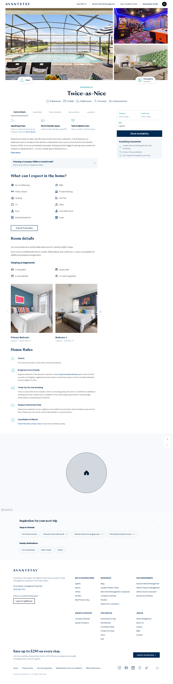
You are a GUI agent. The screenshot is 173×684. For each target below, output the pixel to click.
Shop (103, 635)
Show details (30, 132)
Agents (78, 583)
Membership (106, 623)
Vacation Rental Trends (110, 587)
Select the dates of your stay (29, 423)
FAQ (102, 639)
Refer (138, 631)
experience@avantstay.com (70, 374)
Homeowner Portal (150, 4)
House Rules (73, 112)
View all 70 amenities (24, 228)
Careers (139, 627)
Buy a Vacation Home (129, 4)
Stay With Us (81, 4)
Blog (102, 583)
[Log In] (164, 4)
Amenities (37, 112)
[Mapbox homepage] (7, 509)
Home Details (20, 112)
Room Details (55, 112)
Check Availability (139, 133)
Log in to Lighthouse (24, 601)
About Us (140, 623)
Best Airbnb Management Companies (115, 591)
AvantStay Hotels (107, 627)
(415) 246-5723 (19, 589)
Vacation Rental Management (103, 4)
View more (15, 152)
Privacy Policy (27, 668)
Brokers (78, 596)
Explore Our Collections (110, 604)
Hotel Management (144, 618)
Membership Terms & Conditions (69, 668)
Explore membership (146, 655)
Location (91, 112)
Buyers (78, 587)
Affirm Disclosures (93, 668)
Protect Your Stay (107, 631)
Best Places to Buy (82, 600)
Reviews (104, 600)
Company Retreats (82, 618)
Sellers (77, 591)
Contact (139, 635)
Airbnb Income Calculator (146, 591)
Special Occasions (82, 623)
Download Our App (108, 618)
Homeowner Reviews (144, 596)
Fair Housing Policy (44, 668)
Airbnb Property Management (148, 587)
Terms (15, 668)
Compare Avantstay (108, 596)
